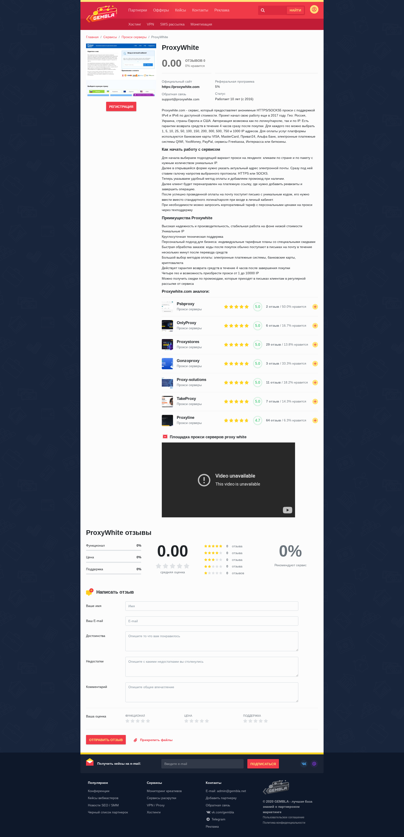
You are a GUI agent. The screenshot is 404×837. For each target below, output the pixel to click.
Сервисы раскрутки (161, 798)
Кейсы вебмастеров (103, 798)
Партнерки (137, 10)
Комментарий (96, 687)
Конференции (98, 791)
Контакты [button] (213, 783)
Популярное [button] (98, 783)
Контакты (200, 10)
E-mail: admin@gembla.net (226, 791)
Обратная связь (218, 805)
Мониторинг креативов (164, 791)
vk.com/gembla (223, 812)
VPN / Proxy (156, 805)
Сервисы (110, 37)
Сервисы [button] (154, 783)
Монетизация (201, 24)
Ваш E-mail (94, 621)
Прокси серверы (134, 37)
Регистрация (121, 107)
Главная (92, 37)
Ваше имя (93, 606)
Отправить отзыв (106, 740)
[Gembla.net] (290, 787)
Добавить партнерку (221, 798)
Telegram (218, 819)
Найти (295, 10)
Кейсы (180, 10)
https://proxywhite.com (180, 87)
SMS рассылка (172, 24)
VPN (150, 24)
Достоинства (95, 636)
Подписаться (263, 764)
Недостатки (95, 661)
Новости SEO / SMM (103, 805)
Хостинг (134, 24)
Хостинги (154, 812)
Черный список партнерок (108, 812)
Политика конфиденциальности (284, 822)
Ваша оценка (96, 716)
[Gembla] (101, 14)
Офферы (161, 10)
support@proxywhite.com (180, 99)
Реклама (221, 10)
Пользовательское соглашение (283, 817)
